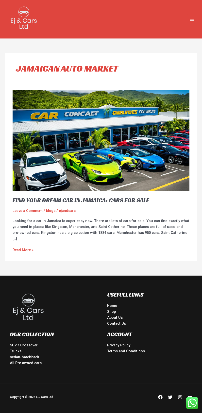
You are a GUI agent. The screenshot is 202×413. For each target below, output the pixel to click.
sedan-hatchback (24, 357)
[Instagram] (180, 397)
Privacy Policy (118, 345)
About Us (115, 317)
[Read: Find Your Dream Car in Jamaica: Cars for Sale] (101, 140)
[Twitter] (170, 397)
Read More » (23, 249)
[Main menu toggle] (192, 19)
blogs (50, 210)
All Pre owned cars (26, 363)
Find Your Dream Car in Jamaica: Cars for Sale (81, 200)
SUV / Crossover (24, 345)
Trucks (15, 351)
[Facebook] (160, 397)
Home (112, 305)
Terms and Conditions (126, 351)
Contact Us (116, 323)
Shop (111, 311)
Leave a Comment (28, 210)
